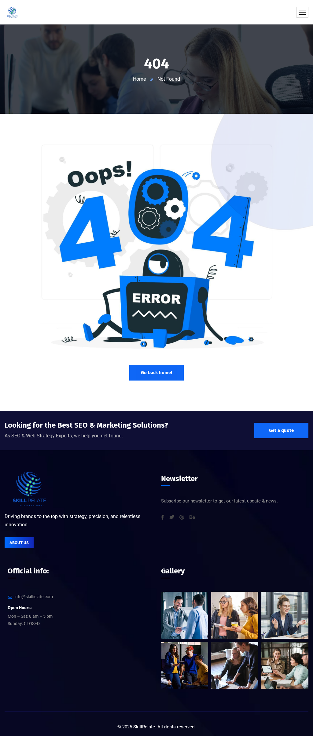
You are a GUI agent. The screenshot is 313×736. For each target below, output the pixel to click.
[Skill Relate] (12, 12)
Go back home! (156, 372)
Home (139, 79)
